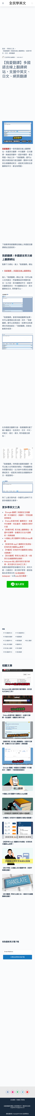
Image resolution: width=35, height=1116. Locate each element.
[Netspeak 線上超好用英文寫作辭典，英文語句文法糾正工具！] (17, 677)
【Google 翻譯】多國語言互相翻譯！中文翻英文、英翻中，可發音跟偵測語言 (18, 515)
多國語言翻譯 (7, 636)
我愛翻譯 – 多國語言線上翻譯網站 (17, 271)
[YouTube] (27, 1092)
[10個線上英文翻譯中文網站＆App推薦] (17, 782)
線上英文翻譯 (7, 644)
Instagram (6, 576)
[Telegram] (22, 1092)
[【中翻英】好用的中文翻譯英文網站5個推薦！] (17, 806)
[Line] (17, 1092)
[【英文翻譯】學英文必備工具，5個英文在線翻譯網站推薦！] (17, 882)
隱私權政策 (9, 1113)
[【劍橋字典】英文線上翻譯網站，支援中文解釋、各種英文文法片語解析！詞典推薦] (17, 730)
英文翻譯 (18, 648)
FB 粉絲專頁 (20, 573)
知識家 (18, 1100)
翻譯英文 (18, 644)
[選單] (3, 3)
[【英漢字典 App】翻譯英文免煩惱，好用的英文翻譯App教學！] (17, 830)
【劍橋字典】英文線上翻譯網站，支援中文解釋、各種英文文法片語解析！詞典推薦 (18, 533)
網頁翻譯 (18, 640)
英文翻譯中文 (7, 652)
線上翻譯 (28, 640)
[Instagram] (13, 1092)
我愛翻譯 (18, 636)
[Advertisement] (17, 24)
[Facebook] (8, 1092)
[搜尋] (32, 3)
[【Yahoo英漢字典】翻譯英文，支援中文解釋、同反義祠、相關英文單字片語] (17, 704)
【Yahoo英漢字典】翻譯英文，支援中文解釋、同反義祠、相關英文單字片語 (18, 524)
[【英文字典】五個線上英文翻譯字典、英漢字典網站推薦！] (17, 856)
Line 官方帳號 (20, 576)
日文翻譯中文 (7, 640)
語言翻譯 (18, 652)
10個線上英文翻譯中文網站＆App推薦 (14, 794)
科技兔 (23, 1100)
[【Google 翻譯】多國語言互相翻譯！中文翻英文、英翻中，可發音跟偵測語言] (17, 756)
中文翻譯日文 (7, 633)
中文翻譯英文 (19, 633)
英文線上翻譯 (7, 648)
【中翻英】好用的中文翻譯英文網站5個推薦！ (17, 818)
